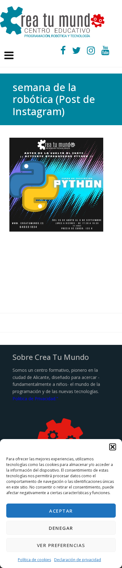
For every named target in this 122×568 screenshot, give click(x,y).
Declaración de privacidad (77, 559)
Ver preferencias (61, 545)
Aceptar (61, 511)
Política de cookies (34, 559)
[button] (112, 447)
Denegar (61, 528)
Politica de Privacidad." (35, 399)
